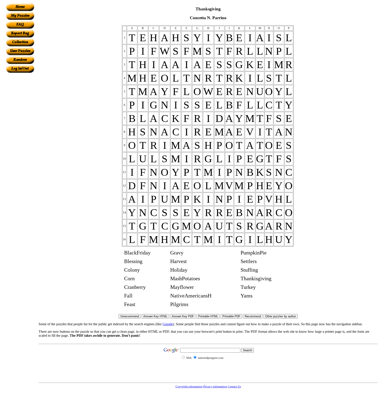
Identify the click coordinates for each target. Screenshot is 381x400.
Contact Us (234, 386)
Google (167, 324)
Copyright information (189, 386)
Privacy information (215, 386)
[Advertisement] (20, 139)
